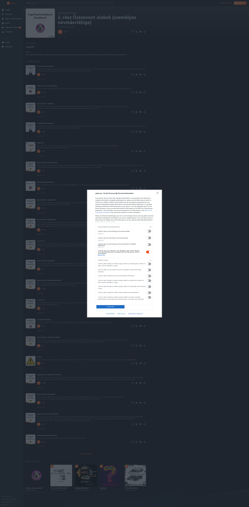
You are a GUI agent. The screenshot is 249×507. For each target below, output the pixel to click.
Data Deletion (110, 313)
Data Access (121, 313)
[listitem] (124, 227)
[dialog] (124, 253)
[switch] (148, 231)
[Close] (158, 193)
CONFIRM (110, 306)
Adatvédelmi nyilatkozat (135, 313)
